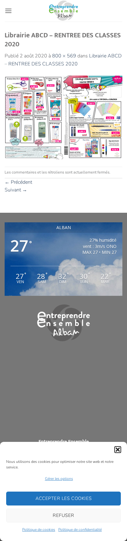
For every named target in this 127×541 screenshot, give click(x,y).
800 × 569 (64, 55)
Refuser (63, 515)
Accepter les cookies (63, 498)
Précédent (18, 182)
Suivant (16, 190)
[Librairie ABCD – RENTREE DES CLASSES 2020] (63, 117)
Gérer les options (59, 478)
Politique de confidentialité (80, 529)
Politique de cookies (38, 529)
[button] (118, 450)
